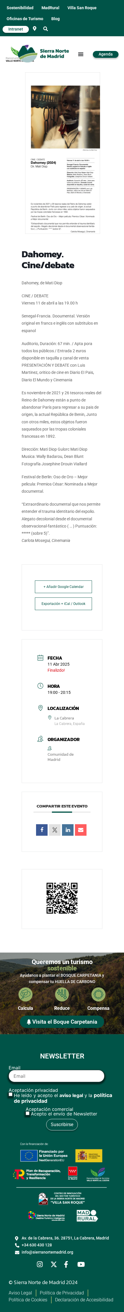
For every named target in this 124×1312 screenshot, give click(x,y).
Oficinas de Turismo (25, 18)
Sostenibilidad (20, 7)
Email (14, 1068)
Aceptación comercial (61, 1111)
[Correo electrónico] (81, 830)
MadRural (50, 7)
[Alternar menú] (81, 54)
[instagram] (42, 1264)
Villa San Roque (82, 7)
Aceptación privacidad (60, 1096)
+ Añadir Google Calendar (64, 587)
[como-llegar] (34, 28)
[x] (55, 1264)
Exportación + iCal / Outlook (63, 604)
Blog (55, 18)
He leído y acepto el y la (63, 1098)
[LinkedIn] (68, 830)
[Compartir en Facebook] (42, 830)
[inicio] (43, 54)
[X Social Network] (55, 830)
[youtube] (82, 1264)
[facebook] (69, 1264)
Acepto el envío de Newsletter (64, 1113)
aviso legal (71, 1095)
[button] (45, 29)
